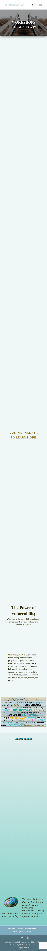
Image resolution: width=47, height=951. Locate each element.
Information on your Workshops (19, 826)
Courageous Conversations (24, 830)
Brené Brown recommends (29, 468)
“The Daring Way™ (15, 655)
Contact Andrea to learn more (24, 435)
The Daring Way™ (20, 837)
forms (30, 932)
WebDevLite (23, 945)
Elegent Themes (23, 948)
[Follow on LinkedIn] (23, 791)
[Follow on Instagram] (31, 791)
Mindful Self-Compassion (23, 834)
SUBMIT (24, 886)
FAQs (20, 929)
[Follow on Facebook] (16, 791)
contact (11, 929)
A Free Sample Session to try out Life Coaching (21, 818)
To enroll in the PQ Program (18, 823)
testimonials (30, 929)
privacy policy (18, 932)
